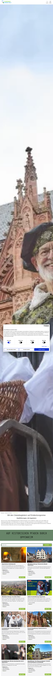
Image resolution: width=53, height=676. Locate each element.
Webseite (4, 573)
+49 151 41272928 (31, 602)
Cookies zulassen (41, 349)
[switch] (20, 342)
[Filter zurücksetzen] (50, 545)
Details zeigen (44, 346)
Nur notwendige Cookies (11, 349)
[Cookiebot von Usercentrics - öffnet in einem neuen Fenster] (44, 326)
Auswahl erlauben (26, 349)
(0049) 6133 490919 (6, 572)
